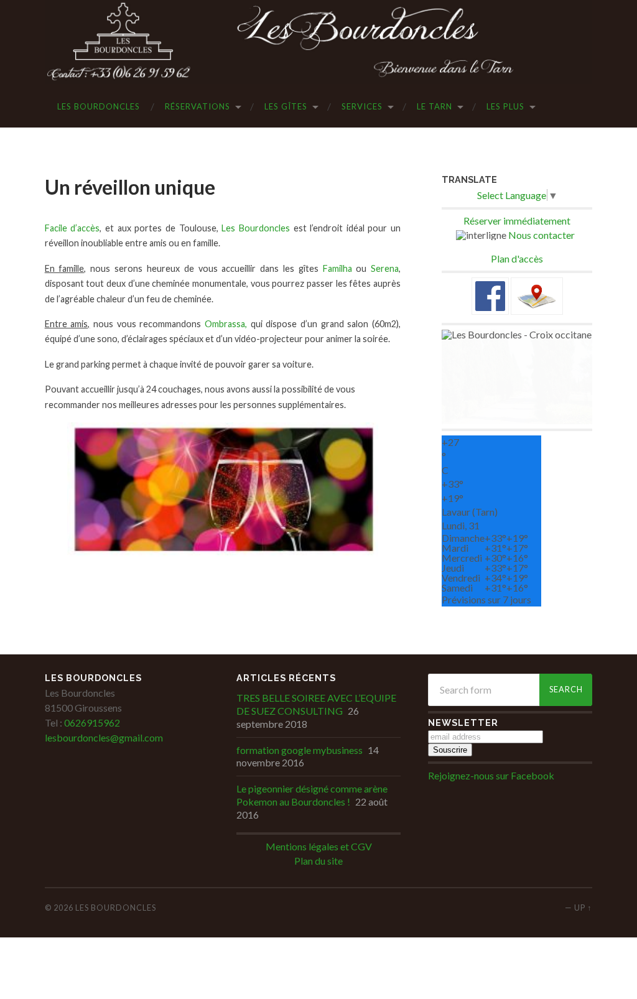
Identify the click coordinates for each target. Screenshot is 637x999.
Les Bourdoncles (98, 106)
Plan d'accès (517, 258)
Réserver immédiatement (516, 220)
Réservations (197, 106)
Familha (337, 268)
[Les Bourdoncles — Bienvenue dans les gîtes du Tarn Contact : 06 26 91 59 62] (319, 42)
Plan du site (318, 861)
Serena (385, 268)
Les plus (505, 106)
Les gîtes (285, 106)
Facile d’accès (72, 228)
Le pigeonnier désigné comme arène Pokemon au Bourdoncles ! (312, 795)
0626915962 (91, 722)
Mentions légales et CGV (319, 846)
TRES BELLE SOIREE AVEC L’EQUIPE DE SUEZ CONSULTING (316, 704)
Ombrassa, (226, 323)
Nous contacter (541, 235)
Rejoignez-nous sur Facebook (491, 775)
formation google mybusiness (299, 750)
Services (362, 106)
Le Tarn (434, 106)
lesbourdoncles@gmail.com (104, 737)
